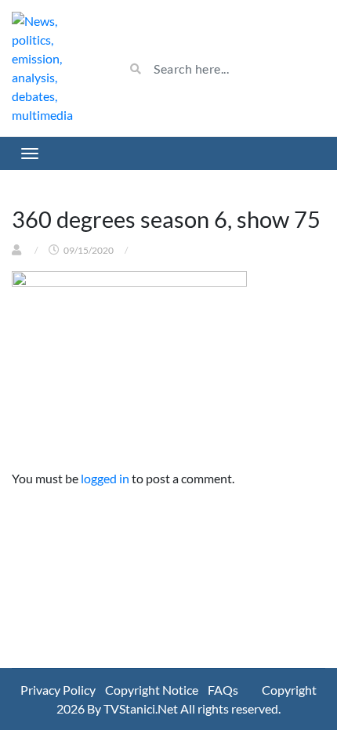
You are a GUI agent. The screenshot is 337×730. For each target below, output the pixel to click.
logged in (105, 478)
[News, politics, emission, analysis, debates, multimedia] (56, 68)
